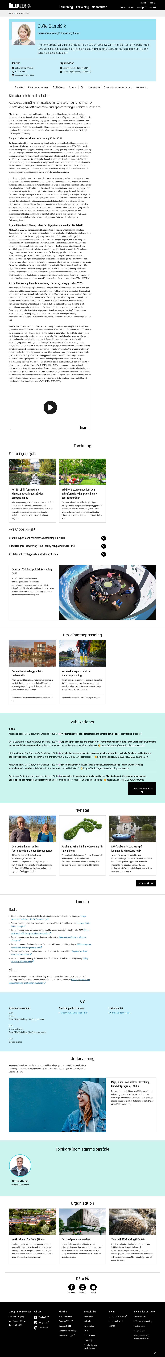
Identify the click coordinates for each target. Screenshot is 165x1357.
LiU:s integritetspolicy (143, 1321)
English (143, 3)
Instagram (43, 1322)
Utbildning (66, 7)
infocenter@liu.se (18, 1321)
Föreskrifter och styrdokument (90, 1347)
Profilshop (88, 1340)
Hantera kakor (139, 1325)
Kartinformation (65, 1316)
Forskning (82, 7)
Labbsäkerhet (89, 1335)
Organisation (142, 87)
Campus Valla (64, 1321)
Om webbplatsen (140, 1316)
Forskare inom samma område (118, 87)
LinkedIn (42, 1327)
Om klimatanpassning (38, 87)
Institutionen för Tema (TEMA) (76, 67)
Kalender (87, 1321)
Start (11, 13)
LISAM (112, 1325)
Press (86, 1330)
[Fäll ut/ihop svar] (103, 538)
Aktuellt (131, 7)
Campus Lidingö (66, 1335)
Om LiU (123, 7)
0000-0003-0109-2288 (24, 75)
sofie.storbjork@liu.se (24, 67)
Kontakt (153, 7)
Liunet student (114, 1321)
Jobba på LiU (142, 7)
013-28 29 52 (20, 71)
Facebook (42, 1317)
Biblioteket (88, 1316)
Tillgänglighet (139, 1330)
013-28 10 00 (16, 1324)
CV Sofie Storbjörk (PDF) (119, 1012)
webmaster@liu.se (141, 1338)
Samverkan (99, 7)
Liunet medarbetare (116, 1316)
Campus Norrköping (67, 1330)
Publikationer (59, 87)
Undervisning (94, 87)
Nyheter (73, 87)
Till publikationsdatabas (142, 786)
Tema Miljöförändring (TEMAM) (77, 71)
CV (82, 87)
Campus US (64, 1325)
